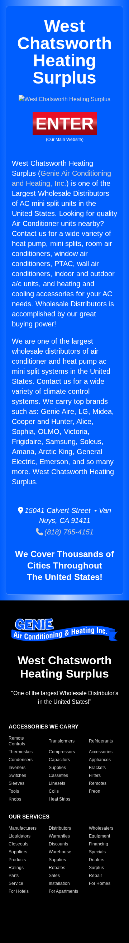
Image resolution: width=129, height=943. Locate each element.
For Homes (99, 883)
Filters (95, 775)
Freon (94, 791)
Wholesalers (101, 828)
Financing (98, 844)
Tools (14, 791)
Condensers (21, 759)
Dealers (96, 859)
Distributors (60, 828)
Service (16, 883)
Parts (14, 875)
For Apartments (63, 891)
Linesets (57, 783)
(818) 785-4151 (68, 532)
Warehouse (60, 851)
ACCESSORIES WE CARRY (43, 726)
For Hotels (19, 891)
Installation (59, 883)
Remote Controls (17, 741)
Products (17, 859)
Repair (95, 875)
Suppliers (18, 851)
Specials (97, 851)
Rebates (57, 867)
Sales (54, 875)
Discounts (58, 844)
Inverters (17, 767)
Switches (17, 775)
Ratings (16, 867)
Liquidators (19, 836)
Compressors (62, 751)
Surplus (96, 867)
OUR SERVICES (29, 817)
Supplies (57, 767)
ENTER (64, 123)
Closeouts (18, 844)
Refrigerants (101, 741)
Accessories (101, 751)
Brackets (97, 767)
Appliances (100, 759)
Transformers (62, 741)
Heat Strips (59, 799)
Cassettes (58, 775)
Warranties (59, 836)
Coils (54, 791)
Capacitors (59, 759)
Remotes (97, 783)
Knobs (15, 799)
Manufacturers (23, 828)
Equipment (99, 836)
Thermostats (21, 751)
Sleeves (16, 783)
